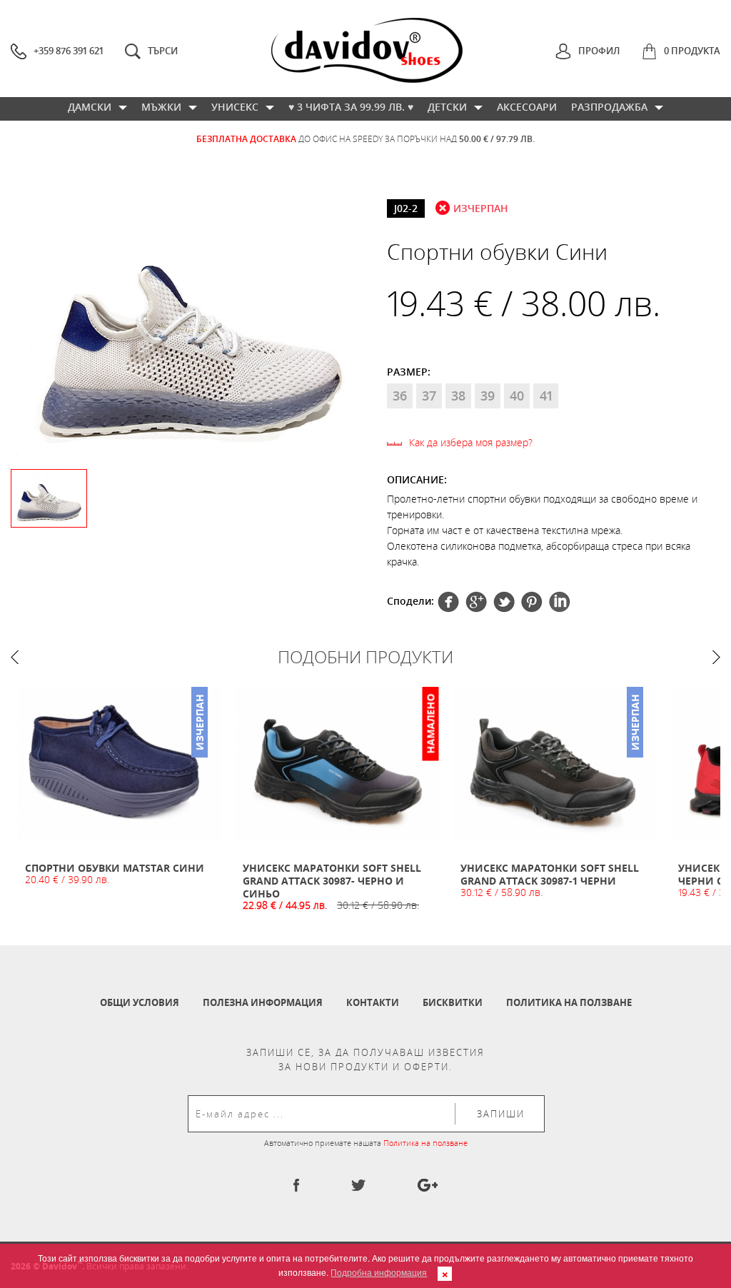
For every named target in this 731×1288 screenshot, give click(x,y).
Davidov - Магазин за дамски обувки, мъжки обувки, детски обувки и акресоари (367, 50)
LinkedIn (559, 602)
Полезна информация (263, 1002)
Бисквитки (453, 1002)
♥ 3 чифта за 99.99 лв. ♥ (350, 107)
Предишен (15, 657)
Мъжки (161, 107)
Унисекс (234, 107)
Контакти (372, 1002)
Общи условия (139, 1002)
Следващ (716, 657)
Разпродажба (609, 107)
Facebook (448, 602)
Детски (447, 107)
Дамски (89, 107)
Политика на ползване (569, 1002)
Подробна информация (379, 1272)
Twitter (476, 602)
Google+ (532, 602)
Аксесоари (527, 107)
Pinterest (504, 602)
